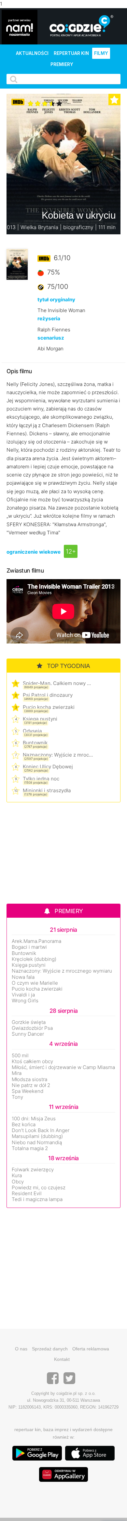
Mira (16, 1073)
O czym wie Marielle (35, 983)
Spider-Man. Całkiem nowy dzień (58, 683)
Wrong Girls (25, 1001)
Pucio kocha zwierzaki (49, 707)
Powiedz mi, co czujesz (38, 1188)
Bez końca (23, 1125)
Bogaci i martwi (29, 947)
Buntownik (35, 743)
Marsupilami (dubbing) (37, 1136)
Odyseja (32, 731)
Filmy (101, 53)
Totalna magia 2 (30, 1148)
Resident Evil (27, 1193)
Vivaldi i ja (23, 995)
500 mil (20, 1056)
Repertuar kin (71, 53)
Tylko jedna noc (41, 779)
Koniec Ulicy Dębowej (48, 766)
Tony (17, 1097)
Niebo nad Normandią (37, 1142)
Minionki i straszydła (47, 790)
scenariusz (50, 338)
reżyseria (48, 318)
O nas (21, 1348)
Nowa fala (23, 977)
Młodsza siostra (29, 1079)
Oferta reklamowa (90, 1348)
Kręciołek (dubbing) (34, 959)
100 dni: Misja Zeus (34, 1119)
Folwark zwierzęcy (33, 1170)
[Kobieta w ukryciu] (17, 264)
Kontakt (62, 1359)
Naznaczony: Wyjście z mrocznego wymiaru (58, 755)
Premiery (61, 64)
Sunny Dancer (28, 1034)
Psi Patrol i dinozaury (48, 695)
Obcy (18, 1182)
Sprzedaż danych (50, 1348)
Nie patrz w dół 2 (31, 1085)
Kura (17, 1175)
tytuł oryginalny (56, 299)
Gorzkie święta (29, 1022)
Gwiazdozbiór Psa (32, 1028)
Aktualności (32, 53)
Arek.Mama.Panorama (36, 941)
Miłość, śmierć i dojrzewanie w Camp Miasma (63, 1067)
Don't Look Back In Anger (40, 1130)
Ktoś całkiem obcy (32, 1061)
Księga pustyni (40, 719)
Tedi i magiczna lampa (37, 1199)
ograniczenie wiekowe (34, 552)
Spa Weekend (27, 1091)
